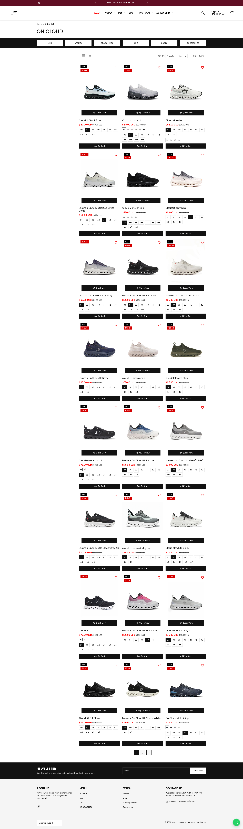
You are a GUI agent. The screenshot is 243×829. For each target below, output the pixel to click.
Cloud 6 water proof (90, 460)
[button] (97, 13)
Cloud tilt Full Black (89, 718)
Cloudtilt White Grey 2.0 (179, 630)
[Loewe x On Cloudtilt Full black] (142, 266)
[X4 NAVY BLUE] (167, 727)
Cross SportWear (180, 822)
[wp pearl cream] (84, 469)
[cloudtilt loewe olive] (186, 348)
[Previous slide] (95, 3)
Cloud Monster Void (133, 207)
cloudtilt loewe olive (177, 378)
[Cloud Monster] (186, 91)
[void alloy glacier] (136, 217)
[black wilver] (179, 140)
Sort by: (161, 56)
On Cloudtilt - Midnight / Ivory (95, 295)
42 (115, 130)
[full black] (171, 140)
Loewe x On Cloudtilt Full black (139, 295)
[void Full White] (128, 217)
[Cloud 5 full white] (84, 639)
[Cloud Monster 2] (142, 91)
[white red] (175, 140)
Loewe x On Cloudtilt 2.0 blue (138, 460)
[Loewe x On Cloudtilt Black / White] (142, 688)
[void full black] (124, 217)
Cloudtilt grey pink (176, 207)
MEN (81, 798)
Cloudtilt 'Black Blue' (90, 120)
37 (87, 130)
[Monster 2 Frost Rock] (124, 129)
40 (104, 130)
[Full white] (167, 140)
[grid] (84, 56)
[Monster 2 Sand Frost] (132, 129)
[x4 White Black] (179, 727)
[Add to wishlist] (115, 67)
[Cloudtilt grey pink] (186, 178)
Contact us (128, 807)
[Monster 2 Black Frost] (136, 129)
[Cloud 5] (99, 601)
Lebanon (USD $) (46, 823)
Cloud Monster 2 (131, 120)
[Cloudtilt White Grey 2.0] (186, 601)
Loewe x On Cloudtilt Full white (182, 295)
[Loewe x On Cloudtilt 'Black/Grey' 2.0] (99, 518)
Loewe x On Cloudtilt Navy (93, 378)
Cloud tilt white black (177, 548)
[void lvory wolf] (132, 217)
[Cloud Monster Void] (142, 178)
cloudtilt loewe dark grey (136, 548)
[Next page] (148, 752)
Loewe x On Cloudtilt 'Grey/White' (184, 460)
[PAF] (143, 129)
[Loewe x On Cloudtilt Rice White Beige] (99, 178)
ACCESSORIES (86, 807)
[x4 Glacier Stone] (175, 727)
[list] (90, 56)
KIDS (82, 802)
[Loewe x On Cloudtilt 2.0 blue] (142, 431)
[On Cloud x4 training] (186, 688)
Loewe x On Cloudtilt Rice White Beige (96, 209)
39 (98, 130)
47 (191, 562)
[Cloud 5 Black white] (80, 639)
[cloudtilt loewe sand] (142, 348)
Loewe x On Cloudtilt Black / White (141, 718)
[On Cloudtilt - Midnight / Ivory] (99, 266)
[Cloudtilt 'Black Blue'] (99, 91)
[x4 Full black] (171, 727)
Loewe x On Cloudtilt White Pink (139, 630)
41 (110, 130)
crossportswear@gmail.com (182, 801)
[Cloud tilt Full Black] (99, 688)
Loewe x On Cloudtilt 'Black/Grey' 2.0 (99, 548)
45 (93, 134)
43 (81, 134)
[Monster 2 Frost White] (128, 129)
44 (87, 134)
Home (39, 24)
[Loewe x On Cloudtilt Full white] (186, 266)
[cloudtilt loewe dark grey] (142, 518)
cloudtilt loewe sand (133, 378)
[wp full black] (80, 469)
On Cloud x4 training (177, 718)
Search (126, 793)
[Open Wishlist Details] (234, 13)
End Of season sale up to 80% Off (121, 2)
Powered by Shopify (197, 822)
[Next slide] (147, 3)
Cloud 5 (83, 630)
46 (142, 140)
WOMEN (83, 793)
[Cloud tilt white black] (186, 518)
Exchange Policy (130, 802)
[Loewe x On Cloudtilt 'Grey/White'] (186, 431)
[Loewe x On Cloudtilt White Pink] (142, 601)
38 (93, 130)
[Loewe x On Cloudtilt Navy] (99, 348)
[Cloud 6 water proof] (99, 431)
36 (81, 130)
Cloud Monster (174, 120)
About (125, 798)
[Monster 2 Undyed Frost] (139, 129)
